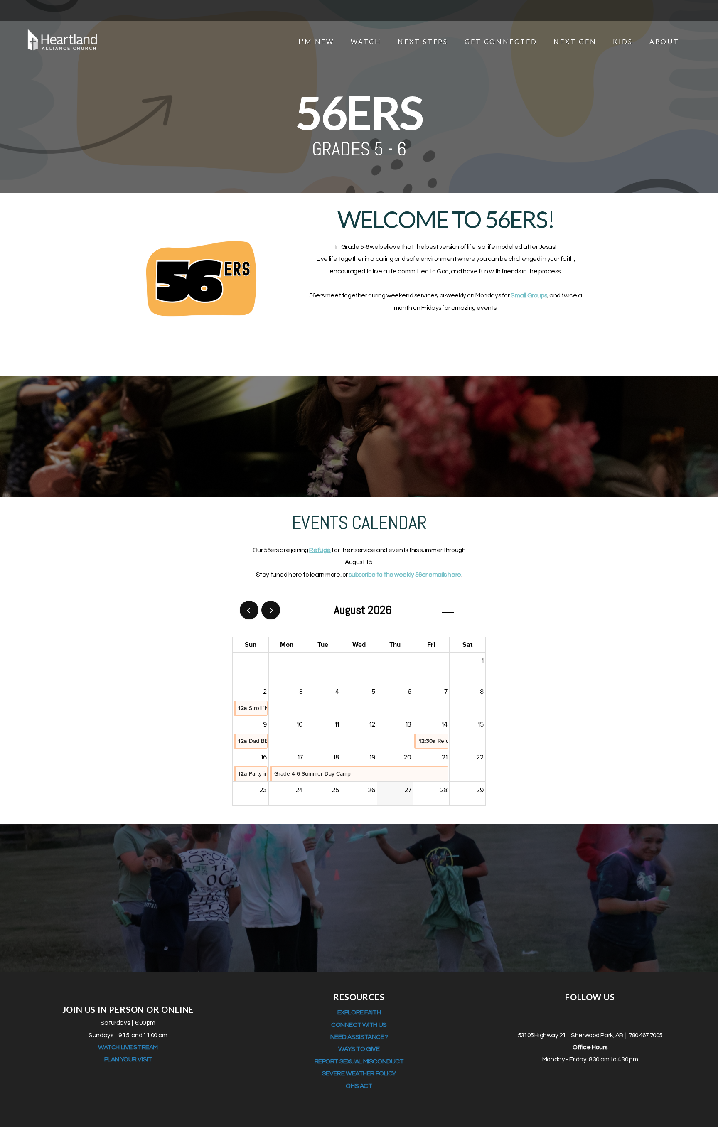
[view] (448, 610)
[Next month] (270, 610)
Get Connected (502, 41)
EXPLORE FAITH (359, 1012)
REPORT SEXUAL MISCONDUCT (359, 1061)
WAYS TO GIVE (358, 1049)
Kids (624, 41)
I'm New (317, 41)
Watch (367, 41)
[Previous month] (249, 610)
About (665, 41)
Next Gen (576, 41)
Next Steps (424, 41)
